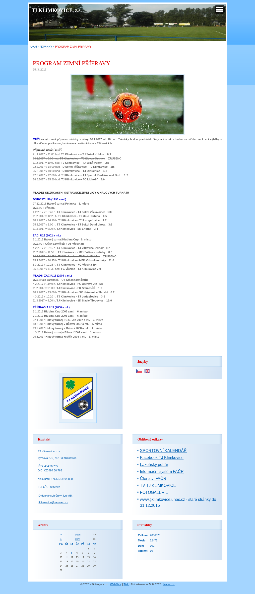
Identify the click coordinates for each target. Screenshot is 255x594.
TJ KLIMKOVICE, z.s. (57, 10)
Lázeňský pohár (154, 464)
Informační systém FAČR (162, 471)
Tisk (126, 584)
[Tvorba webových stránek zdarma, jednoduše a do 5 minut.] (107, 585)
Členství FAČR (153, 478)
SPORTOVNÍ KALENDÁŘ (163, 450)
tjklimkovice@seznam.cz (53, 502)
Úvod (33, 46)
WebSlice (115, 584)
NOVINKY (46, 46)
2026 (77, 539)
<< (61, 534)
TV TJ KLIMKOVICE (158, 485)
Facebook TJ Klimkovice (162, 457)
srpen (77, 534)
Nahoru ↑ (169, 584)
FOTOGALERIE (154, 492)
